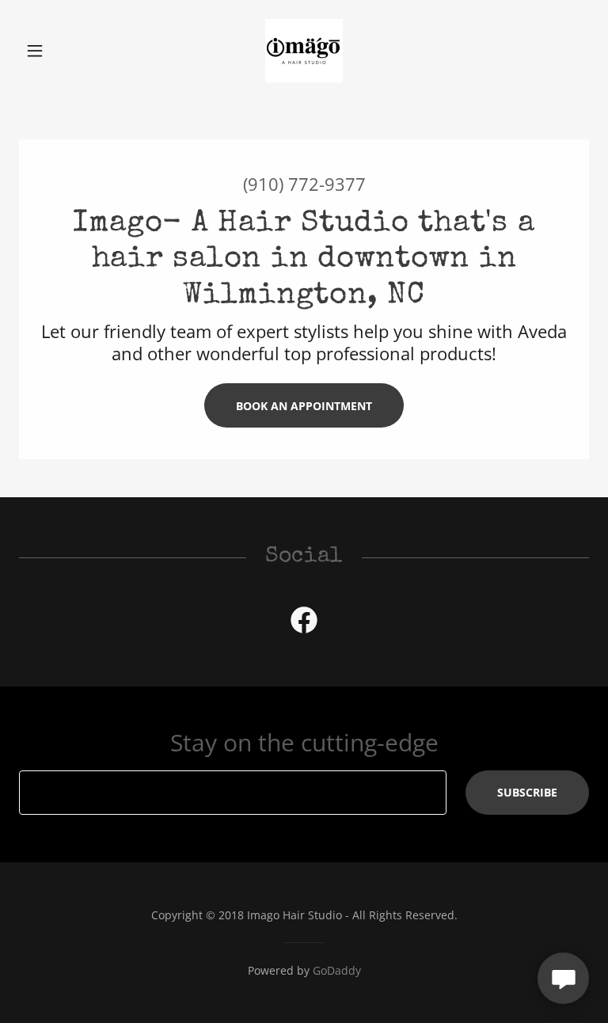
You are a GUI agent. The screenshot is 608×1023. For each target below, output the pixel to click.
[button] (61, 51)
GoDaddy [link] (337, 970)
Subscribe (527, 792)
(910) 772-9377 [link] (304, 184)
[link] (304, 50)
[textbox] (232, 792)
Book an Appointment (304, 405)
